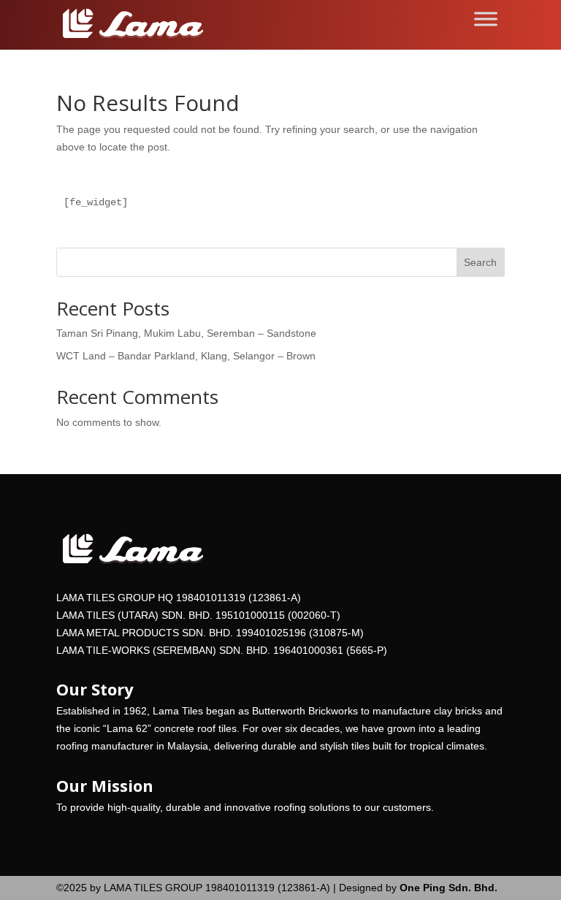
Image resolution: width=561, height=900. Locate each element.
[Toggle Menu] (485, 19)
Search (480, 262)
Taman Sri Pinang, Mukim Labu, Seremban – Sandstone (186, 333)
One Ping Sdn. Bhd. (447, 887)
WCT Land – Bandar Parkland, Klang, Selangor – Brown (186, 356)
